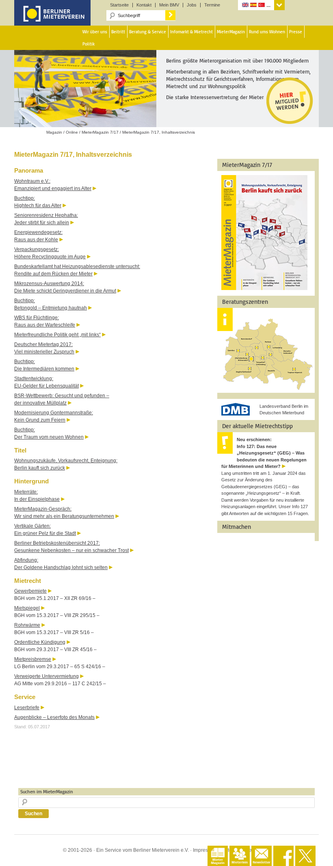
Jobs (192, 5)
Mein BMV (169, 5)
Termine (212, 5)
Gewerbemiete (30, 591)
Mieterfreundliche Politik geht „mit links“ (57, 335)
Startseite (119, 5)
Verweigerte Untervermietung (46, 676)
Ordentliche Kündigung (39, 642)
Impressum (205, 850)
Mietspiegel (27, 608)
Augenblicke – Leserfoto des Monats (54, 717)
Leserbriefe (26, 707)
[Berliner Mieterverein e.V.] (52, 19)
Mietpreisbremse (32, 659)
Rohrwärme (27, 625)
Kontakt (143, 5)
